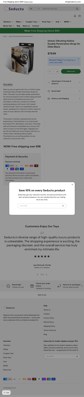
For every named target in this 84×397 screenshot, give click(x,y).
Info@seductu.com (73, 2)
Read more (28, 2)
